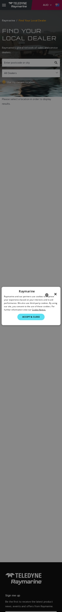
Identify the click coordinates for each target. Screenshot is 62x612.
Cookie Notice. (39, 309)
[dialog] (30, 306)
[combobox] (46, 295)
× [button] (55, 294)
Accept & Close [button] (31, 316)
